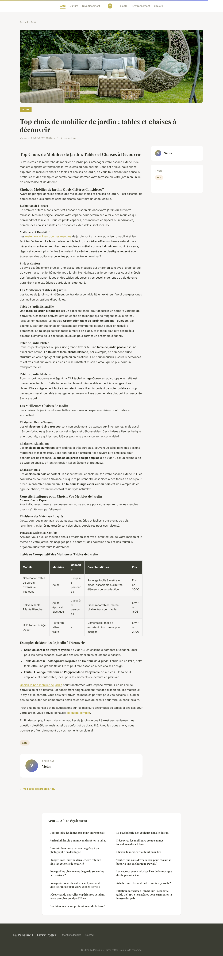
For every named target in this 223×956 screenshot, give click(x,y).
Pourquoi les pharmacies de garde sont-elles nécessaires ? (77, 873)
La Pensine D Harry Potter (34, 934)
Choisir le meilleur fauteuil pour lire (138, 852)
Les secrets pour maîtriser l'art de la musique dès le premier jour (144, 873)
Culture (74, 5)
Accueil (24, 22)
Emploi (124, 5)
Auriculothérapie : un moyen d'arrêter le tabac (78, 840)
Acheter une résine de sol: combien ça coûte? (143, 883)
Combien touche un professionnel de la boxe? (77, 906)
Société (158, 5)
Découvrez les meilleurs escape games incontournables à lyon (139, 842)
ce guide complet (78, 712)
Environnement (141, 5)
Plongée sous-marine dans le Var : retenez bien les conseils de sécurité (75, 861)
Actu (63, 5)
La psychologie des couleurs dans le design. (142, 832)
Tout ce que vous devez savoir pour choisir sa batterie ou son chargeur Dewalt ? (143, 861)
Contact (89, 934)
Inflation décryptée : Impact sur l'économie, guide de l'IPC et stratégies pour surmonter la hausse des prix (144, 894)
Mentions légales (71, 934)
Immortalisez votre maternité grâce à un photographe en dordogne (74, 850)
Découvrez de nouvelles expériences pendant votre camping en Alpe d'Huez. (77, 896)
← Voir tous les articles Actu (37, 788)
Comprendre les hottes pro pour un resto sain (77, 832)
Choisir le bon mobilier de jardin (41, 685)
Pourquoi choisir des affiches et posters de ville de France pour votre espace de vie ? (75, 884)
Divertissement (91, 5)
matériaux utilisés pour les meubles (48, 236)
